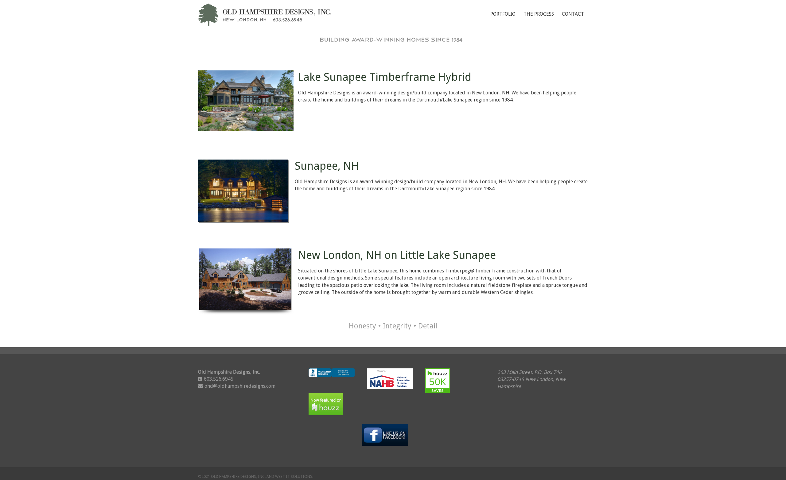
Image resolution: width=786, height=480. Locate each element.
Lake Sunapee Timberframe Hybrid (384, 77)
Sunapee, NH (327, 166)
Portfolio (503, 14)
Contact (573, 14)
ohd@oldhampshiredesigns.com (239, 386)
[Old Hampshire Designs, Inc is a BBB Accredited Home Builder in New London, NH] (332, 377)
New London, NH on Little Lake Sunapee (397, 255)
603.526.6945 (218, 379)
